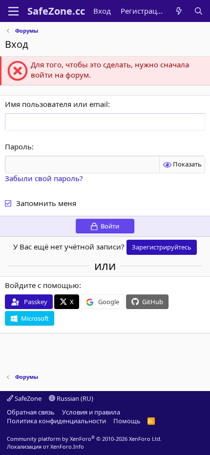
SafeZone (27, 398)
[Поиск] (198, 11)
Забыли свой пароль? (44, 178)
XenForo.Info (67, 446)
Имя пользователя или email (56, 104)
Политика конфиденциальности (56, 420)
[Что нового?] (179, 11)
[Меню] (13, 11)
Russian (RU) (74, 398)
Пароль (18, 146)
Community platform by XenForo (84, 438)
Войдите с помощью (42, 285)
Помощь (127, 420)
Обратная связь (31, 412)
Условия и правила (91, 412)
